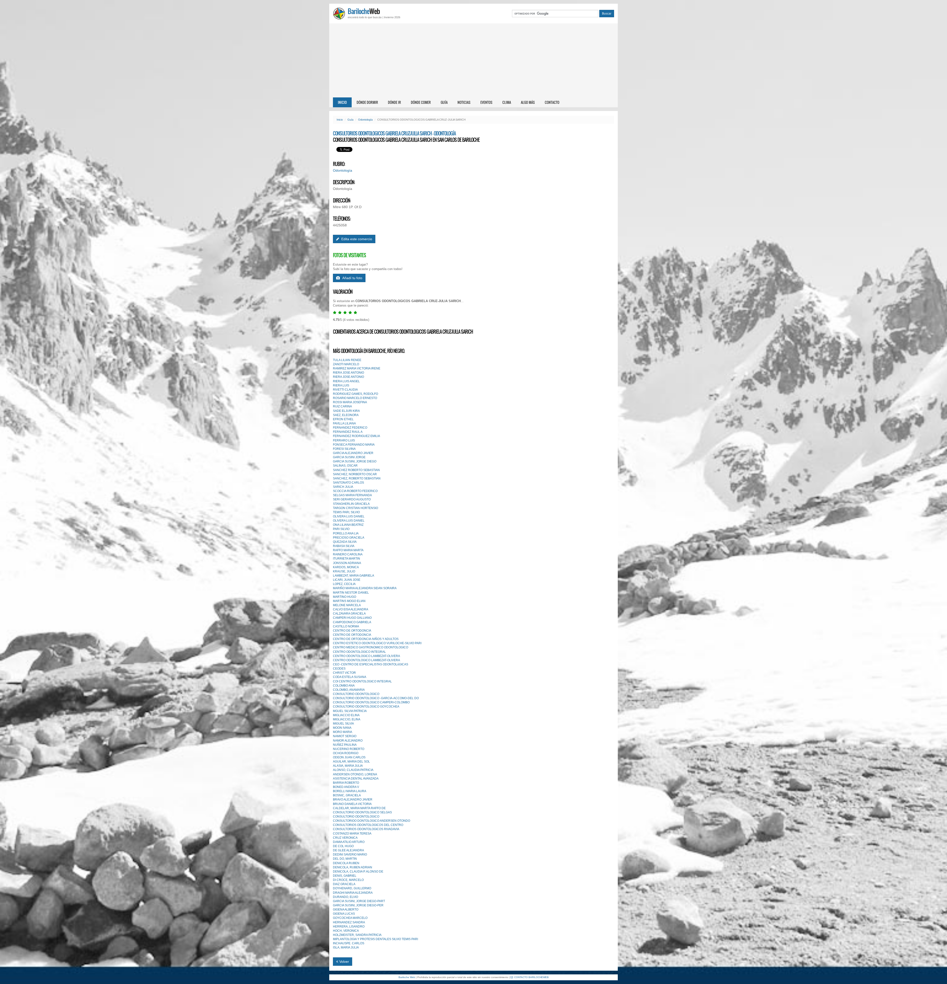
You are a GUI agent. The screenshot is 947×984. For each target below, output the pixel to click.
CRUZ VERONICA (345, 837)
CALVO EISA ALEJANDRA (350, 609)
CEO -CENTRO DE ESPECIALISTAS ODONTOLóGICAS (370, 664)
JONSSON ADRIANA (347, 563)
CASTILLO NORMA (346, 626)
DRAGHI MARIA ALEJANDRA (353, 892)
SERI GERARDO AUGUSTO (352, 499)
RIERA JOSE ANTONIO (348, 372)
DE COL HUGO (343, 846)
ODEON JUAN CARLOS (349, 757)
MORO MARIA (342, 732)
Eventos (486, 102)
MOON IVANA (342, 727)
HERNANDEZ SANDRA (349, 922)
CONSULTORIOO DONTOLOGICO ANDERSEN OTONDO (371, 820)
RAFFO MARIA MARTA (348, 550)
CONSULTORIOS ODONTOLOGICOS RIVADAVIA (366, 829)
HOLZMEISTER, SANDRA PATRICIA (357, 935)
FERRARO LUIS (344, 440)
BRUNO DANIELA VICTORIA (352, 804)
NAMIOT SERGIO (344, 736)
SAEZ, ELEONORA (346, 415)
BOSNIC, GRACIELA (347, 795)
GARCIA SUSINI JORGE (349, 457)
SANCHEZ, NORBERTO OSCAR (355, 474)
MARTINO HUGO (344, 597)
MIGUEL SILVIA (343, 723)
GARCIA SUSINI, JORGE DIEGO (354, 461)
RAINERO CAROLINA (348, 554)
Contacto (552, 102)
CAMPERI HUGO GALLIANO (352, 618)
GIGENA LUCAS (344, 913)
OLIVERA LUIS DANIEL (348, 516)
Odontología (365, 119)
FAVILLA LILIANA (344, 423)
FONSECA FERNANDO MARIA (354, 444)
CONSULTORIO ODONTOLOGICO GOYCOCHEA (366, 706)
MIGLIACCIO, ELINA (346, 719)
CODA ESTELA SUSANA (349, 677)
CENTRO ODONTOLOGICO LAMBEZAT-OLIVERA (366, 656)
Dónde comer (421, 102)
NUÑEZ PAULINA (345, 745)
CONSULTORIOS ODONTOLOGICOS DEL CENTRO (368, 825)
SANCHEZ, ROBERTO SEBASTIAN (357, 478)
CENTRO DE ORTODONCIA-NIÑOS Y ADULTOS (366, 639)
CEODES (339, 668)
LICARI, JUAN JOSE (346, 580)
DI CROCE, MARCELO (348, 880)
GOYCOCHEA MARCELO (350, 918)
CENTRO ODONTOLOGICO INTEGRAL (359, 652)
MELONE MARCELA (347, 605)
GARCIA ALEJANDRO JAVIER (353, 453)
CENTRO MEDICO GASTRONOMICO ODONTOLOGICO (370, 647)
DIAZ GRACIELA (344, 884)
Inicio (342, 102)
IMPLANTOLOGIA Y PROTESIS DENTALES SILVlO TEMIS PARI (375, 939)
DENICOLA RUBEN (346, 863)
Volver (344, 962)
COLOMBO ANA (344, 685)
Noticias (464, 102)
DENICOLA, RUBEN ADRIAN (352, 867)
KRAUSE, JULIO (344, 571)
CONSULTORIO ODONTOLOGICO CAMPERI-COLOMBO (371, 702)
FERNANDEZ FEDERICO (350, 427)
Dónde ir (394, 102)
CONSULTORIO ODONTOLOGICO (356, 694)
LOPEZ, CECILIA (344, 584)
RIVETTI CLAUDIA (345, 389)
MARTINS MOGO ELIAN (349, 601)
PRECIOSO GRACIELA (348, 537)
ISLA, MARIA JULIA (346, 947)
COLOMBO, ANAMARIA (349, 690)
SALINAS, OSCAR (345, 465)
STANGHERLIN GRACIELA (351, 504)
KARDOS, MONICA (346, 567)
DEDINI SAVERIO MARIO (350, 854)
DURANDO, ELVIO (345, 897)
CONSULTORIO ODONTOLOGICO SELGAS (362, 812)
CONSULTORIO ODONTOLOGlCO (356, 816)
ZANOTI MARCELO (346, 364)
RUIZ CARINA (342, 406)
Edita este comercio (356, 239)
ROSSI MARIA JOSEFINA (350, 402)
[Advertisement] (473, 60)
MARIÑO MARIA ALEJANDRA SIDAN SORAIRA (365, 588)
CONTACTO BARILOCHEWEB (531, 977)
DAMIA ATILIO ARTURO (348, 842)
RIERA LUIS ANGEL (346, 381)
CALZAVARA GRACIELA (349, 613)
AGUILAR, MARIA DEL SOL (351, 761)
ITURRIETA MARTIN (346, 558)
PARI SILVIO (341, 529)
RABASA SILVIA (343, 546)
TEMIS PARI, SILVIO (346, 512)
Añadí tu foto (352, 278)
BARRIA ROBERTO (346, 782)
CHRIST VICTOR (344, 672)
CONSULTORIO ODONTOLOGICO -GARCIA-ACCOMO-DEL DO (376, 698)
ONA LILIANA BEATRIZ (348, 525)
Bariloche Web (407, 977)
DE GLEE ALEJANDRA (348, 850)
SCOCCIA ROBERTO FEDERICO (355, 491)
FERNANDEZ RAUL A (348, 432)
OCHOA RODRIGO (345, 753)
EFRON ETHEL (343, 419)
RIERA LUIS (341, 385)
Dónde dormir (367, 102)
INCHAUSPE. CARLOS (348, 943)
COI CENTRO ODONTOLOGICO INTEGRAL (362, 681)
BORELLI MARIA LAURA (349, 791)
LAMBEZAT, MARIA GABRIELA (353, 575)
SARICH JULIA (343, 487)
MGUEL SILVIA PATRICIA (350, 711)
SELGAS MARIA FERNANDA (352, 495)
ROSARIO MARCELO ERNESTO (355, 398)
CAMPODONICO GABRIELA (352, 622)
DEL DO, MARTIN (345, 858)
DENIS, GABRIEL (344, 875)
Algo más (528, 102)
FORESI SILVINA (344, 449)
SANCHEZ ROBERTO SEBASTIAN (356, 470)
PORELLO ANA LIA (346, 533)
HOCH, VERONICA (346, 930)
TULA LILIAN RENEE (347, 360)
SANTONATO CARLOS (348, 482)
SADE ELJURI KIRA (346, 411)
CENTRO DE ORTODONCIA (352, 630)
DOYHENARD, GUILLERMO (352, 888)
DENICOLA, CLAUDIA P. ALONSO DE (358, 871)
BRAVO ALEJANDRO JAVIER (352, 799)
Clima (506, 102)
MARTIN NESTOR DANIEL (351, 592)
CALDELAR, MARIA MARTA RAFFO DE (359, 808)
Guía (444, 102)
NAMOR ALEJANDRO (348, 740)
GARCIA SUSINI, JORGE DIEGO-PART (359, 901)
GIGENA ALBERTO (345, 909)
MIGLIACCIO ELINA (346, 715)
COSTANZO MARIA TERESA (352, 833)
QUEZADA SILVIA (345, 542)
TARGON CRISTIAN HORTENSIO (355, 508)
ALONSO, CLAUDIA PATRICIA (353, 770)
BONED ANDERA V (346, 787)
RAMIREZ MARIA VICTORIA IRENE (356, 368)
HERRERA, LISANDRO (348, 926)
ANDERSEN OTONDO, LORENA (355, 774)
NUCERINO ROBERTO (348, 749)
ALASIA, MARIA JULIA (348, 765)
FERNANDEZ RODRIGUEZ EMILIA (356, 436)
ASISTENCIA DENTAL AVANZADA (356, 778)
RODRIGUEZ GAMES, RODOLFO (355, 394)
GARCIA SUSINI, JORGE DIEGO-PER (358, 905)
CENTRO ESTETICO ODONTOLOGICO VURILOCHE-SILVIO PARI (377, 643)
